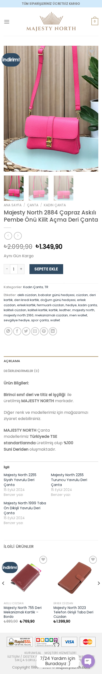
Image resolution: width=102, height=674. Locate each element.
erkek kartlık (26, 305)
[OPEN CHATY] (88, 661)
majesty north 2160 (18, 315)
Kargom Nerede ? (73, 660)
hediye (71, 305)
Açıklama (12, 361)
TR (46, 287)
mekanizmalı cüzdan (51, 315)
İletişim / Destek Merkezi (28, 656)
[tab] (51, 361)
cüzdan (82, 295)
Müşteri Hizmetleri (60, 653)
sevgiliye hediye (17, 320)
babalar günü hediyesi (56, 295)
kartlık (53, 310)
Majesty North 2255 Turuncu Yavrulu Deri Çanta (69, 479)
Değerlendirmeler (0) (21, 371)
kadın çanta (87, 305)
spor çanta (40, 320)
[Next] (90, 108)
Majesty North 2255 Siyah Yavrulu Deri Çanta (20, 479)
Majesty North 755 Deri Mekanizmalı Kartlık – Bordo (23, 612)
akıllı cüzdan (27, 295)
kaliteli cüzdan (15, 310)
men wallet (78, 315)
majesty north (83, 310)
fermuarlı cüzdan (50, 305)
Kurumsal (33, 653)
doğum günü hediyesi (58, 300)
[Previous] (11, 108)
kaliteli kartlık (37, 310)
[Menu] (7, 22)
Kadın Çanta (55, 205)
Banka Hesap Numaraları (73, 656)
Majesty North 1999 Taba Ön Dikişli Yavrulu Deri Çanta (25, 508)
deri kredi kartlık (26, 300)
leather (65, 310)
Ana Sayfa (13, 205)
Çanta (32, 205)
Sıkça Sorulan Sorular (35, 660)
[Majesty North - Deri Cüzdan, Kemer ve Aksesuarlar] (51, 21)
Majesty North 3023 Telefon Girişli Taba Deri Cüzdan (73, 612)
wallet (55, 320)
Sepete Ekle (46, 269)
